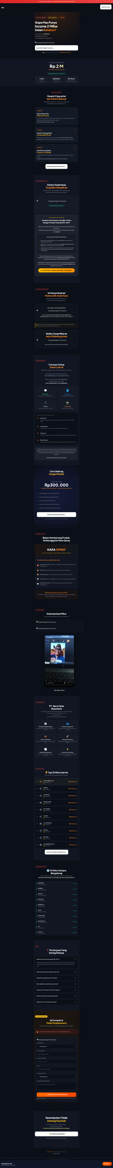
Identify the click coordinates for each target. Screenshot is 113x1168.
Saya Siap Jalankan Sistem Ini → (56, 166)
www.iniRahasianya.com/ (56, 383)
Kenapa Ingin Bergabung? (43, 1081)
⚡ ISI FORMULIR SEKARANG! (56, 1134)
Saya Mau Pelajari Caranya (45, 48)
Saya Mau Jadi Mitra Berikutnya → (56, 852)
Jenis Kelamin (40, 1043)
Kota (38, 1065)
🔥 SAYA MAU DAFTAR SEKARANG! (56, 1094)
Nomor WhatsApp (42, 1058)
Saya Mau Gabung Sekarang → (56, 514)
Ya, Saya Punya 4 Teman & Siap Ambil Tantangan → (57, 270)
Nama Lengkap (41, 1050)
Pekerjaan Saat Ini (41, 1073)
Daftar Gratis (106, 7)
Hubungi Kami (56, 1153)
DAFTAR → (107, 1163)
